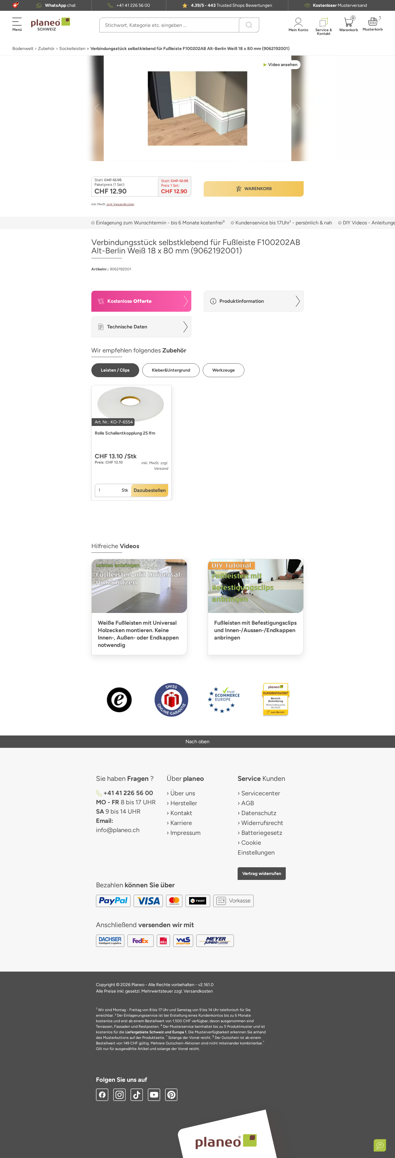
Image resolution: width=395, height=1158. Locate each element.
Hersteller (183, 803)
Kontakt (181, 813)
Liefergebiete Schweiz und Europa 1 (155, 1032)
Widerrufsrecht (262, 823)
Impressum (185, 832)
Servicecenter (260, 793)
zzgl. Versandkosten (120, 204)
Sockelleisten (72, 48)
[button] (15, 5)
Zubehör (46, 48)
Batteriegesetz (261, 832)
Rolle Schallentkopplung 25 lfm (125, 433)
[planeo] (226, 1141)
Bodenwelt (22, 48)
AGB (247, 803)
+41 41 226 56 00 (133, 5)
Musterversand (340, 5)
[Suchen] (249, 25)
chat (60, 5)
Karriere (181, 823)
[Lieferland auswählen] (15, 5)
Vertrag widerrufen (261, 873)
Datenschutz (258, 813)
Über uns (182, 793)
